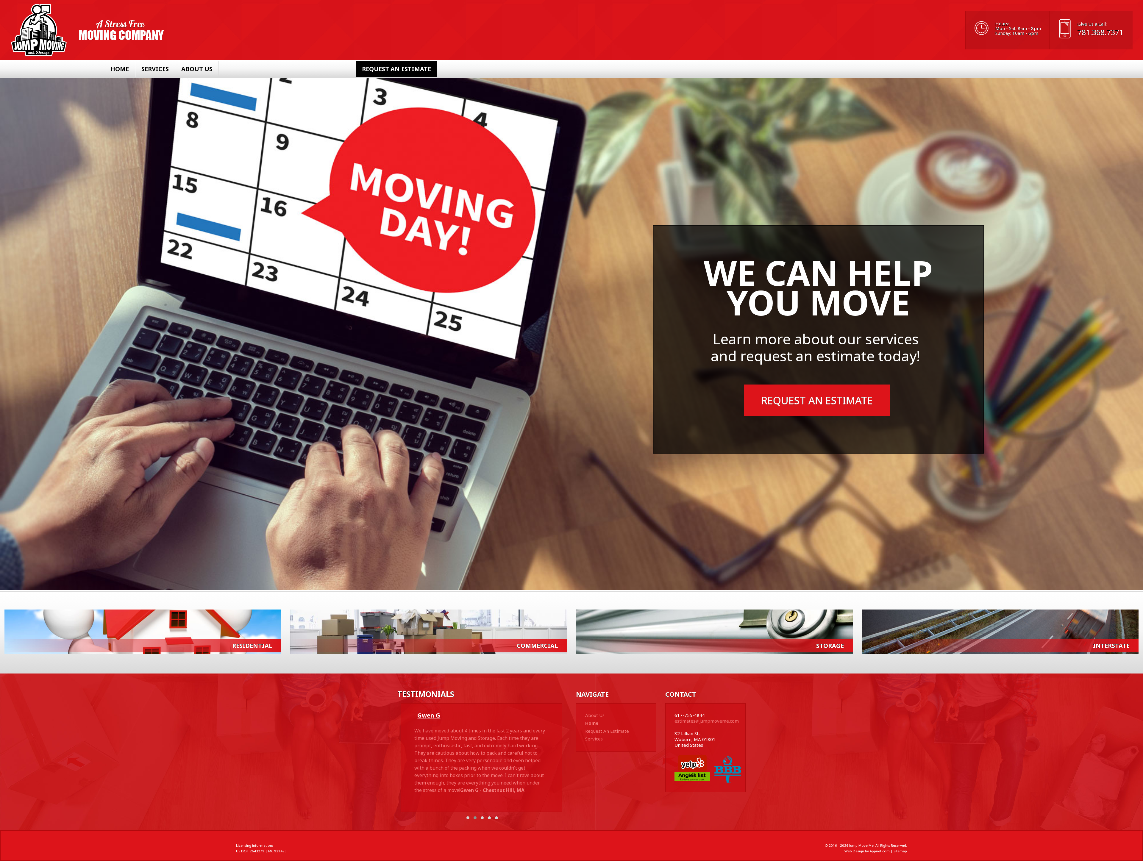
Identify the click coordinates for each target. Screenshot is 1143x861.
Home (119, 69)
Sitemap (900, 851)
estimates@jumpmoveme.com (706, 721)
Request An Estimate (396, 69)
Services (155, 69)
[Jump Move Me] (87, 30)
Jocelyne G (432, 715)
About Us (197, 69)
